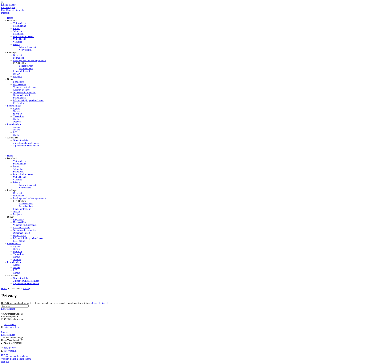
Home (10, 155)
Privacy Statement (27, 185)
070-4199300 (10, 324)
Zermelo (20, 10)
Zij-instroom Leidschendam (26, 283)
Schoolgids (18, 169)
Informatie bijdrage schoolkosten (28, 238)
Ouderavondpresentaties (24, 230)
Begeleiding (18, 219)
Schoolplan (18, 171)
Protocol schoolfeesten (23, 174)
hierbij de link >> (100, 303)
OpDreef (17, 259)
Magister (11, 5)
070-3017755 (10, 348)
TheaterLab (18, 254)
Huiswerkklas (19, 222)
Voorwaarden (25, 187)
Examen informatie (22, 209)
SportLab (17, 251)
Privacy (16, 182)
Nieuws (16, 249)
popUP (16, 211)
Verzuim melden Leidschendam (16, 358)
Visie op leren (19, 161)
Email (4, 5)
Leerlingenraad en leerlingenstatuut (29, 198)
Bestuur (16, 166)
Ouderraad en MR (21, 233)
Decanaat (17, 193)
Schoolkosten (19, 235)
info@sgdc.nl (10, 351)
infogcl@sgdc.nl (11, 327)
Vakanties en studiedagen (25, 225)
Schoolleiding (19, 163)
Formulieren (18, 195)
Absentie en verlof (21, 227)
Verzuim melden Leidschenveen (16, 356)
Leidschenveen (26, 203)
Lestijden (17, 214)
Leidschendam (26, 206)
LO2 (15, 270)
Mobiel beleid (19, 177)
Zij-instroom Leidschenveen (26, 281)
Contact (16, 257)
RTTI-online (19, 241)
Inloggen (5, 13)
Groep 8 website (20, 278)
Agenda (16, 246)
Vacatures (17, 179)
